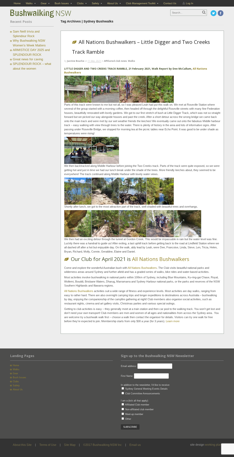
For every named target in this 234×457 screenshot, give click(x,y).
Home (17, 3)
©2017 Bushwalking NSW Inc (102, 444)
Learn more (173, 321)
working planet (214, 444)
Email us (135, 444)
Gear (44, 3)
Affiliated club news (115, 60)
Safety (95, 3)
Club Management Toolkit (140, 3)
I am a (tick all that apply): (135, 400)
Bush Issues (62, 3)
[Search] (204, 12)
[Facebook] (221, 13)
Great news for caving (28, 59)
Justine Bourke (75, 60)
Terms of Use (47, 444)
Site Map (70, 444)
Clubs (80, 3)
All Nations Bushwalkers (160, 258)
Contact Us (169, 3)
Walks (29, 3)
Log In (189, 3)
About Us (112, 3)
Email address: (129, 366)
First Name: (127, 376)
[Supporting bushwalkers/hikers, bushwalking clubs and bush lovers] (46, 17)
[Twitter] (214, 13)
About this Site (22, 444)
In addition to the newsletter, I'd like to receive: (145, 385)
